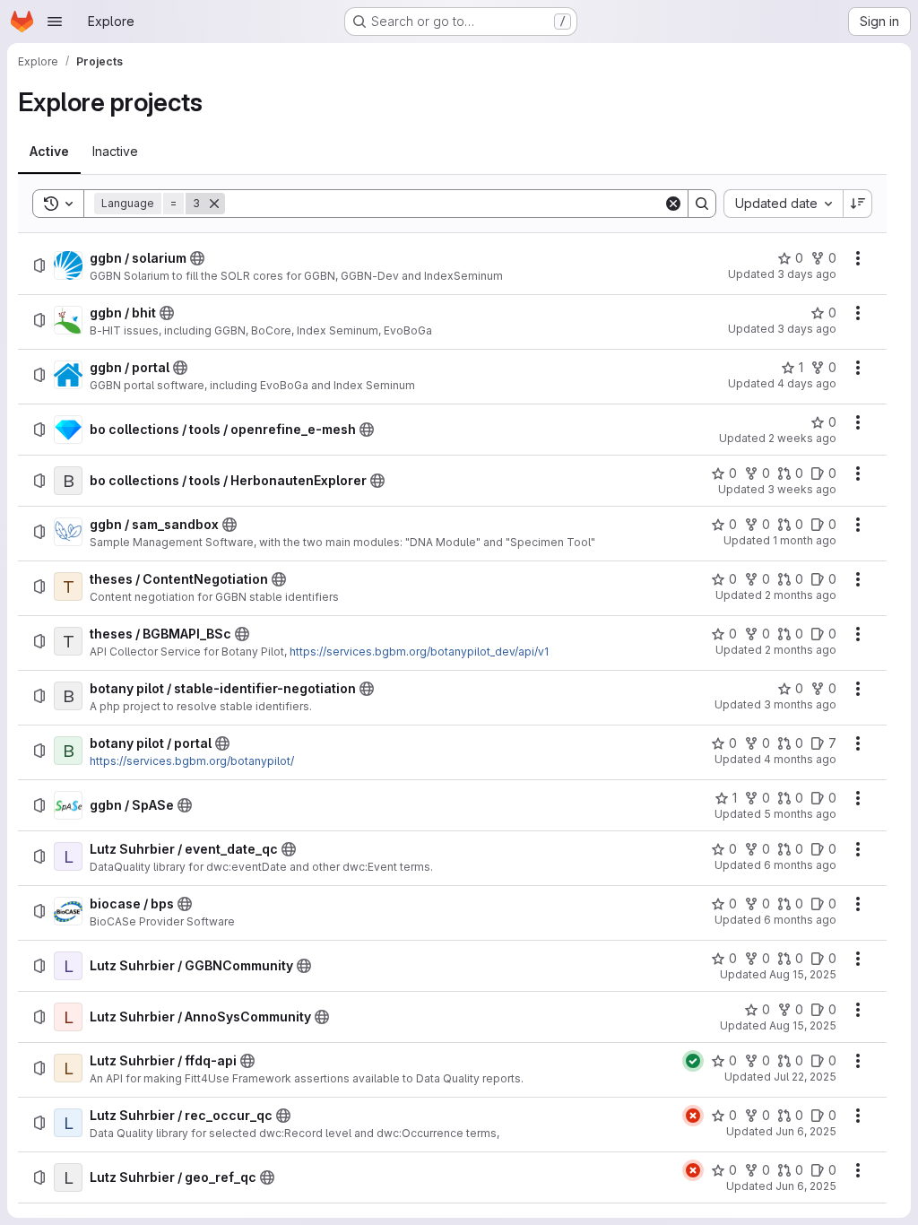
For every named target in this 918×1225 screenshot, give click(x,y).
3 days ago (806, 274)
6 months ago (800, 865)
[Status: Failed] (693, 1115)
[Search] (702, 203)
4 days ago (806, 383)
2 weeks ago (802, 438)
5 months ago (800, 814)
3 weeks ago (801, 489)
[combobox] (783, 203)
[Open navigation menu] (54, 21)
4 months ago (800, 759)
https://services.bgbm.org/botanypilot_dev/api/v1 (419, 651)
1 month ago (804, 540)
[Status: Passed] (693, 1061)
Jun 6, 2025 (805, 1131)
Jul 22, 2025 (805, 1076)
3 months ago (800, 704)
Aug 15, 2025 (802, 974)
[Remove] (214, 203)
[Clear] (673, 203)
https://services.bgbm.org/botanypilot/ (192, 761)
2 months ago (800, 595)
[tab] (49, 151)
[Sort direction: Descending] (858, 203)
